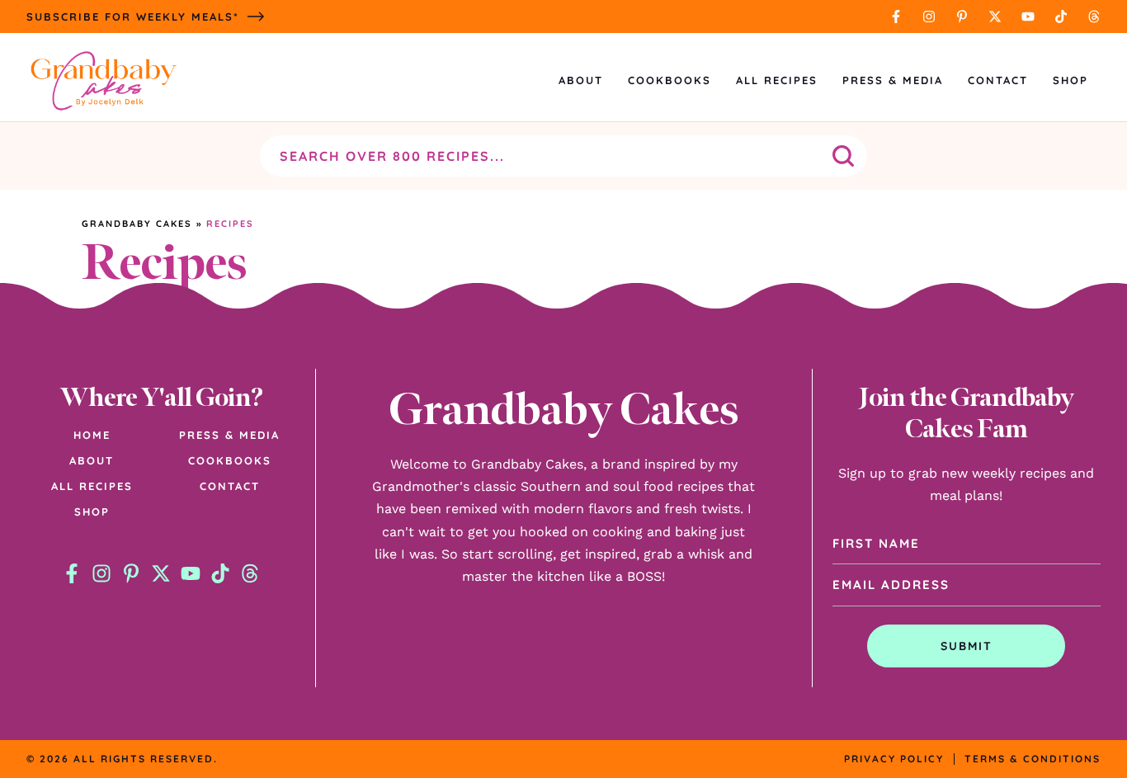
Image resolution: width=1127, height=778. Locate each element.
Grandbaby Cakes (137, 223)
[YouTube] (1028, 16)
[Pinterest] (962, 16)
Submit (967, 646)
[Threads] (1094, 16)
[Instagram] (929, 16)
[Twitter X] (995, 16)
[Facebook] (896, 16)
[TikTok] (1061, 16)
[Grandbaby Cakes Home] (103, 80)
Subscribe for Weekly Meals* (132, 16)
